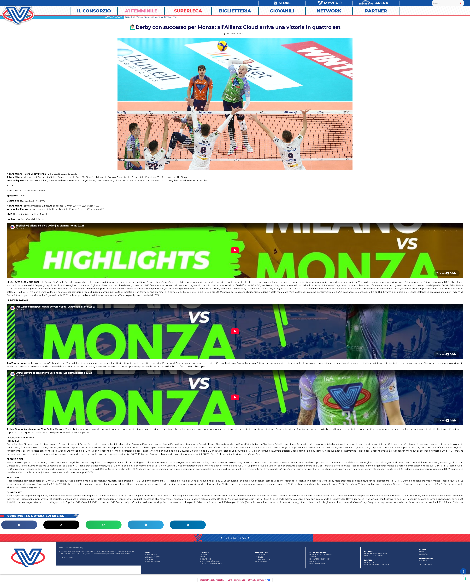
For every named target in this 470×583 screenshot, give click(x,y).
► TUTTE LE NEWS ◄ (235, 537)
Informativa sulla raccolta (212, 580)
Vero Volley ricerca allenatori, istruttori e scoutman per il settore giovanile (168, 17)
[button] (19, 525)
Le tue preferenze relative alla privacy (246, 580)
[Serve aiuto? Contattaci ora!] (463, 571)
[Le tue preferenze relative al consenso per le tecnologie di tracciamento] (465, 578)
